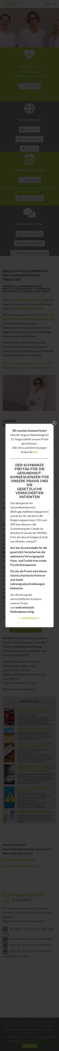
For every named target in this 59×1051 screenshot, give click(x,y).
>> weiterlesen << (29, 618)
